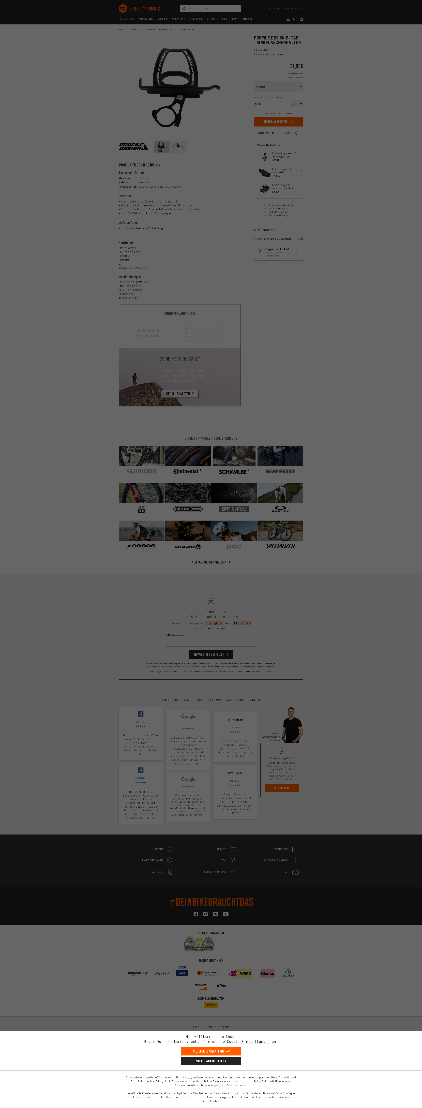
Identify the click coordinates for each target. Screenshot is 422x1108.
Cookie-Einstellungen (248, 1041)
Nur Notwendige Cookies (211, 1061)
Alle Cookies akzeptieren (208, 1051)
